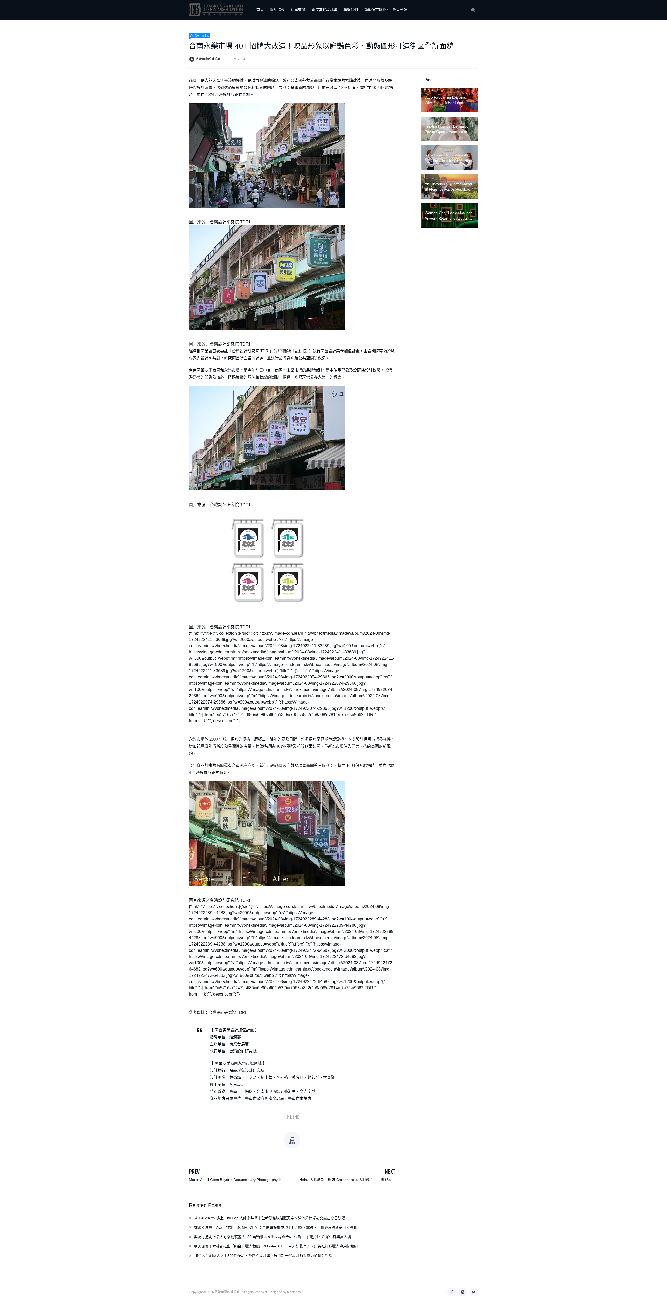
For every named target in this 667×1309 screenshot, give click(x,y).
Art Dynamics (199, 36)
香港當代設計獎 (324, 10)
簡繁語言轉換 (375, 10)
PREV (194, 1171)
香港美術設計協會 (208, 59)
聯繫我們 (350, 10)
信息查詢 (298, 10)
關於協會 (277, 10)
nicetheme (294, 1292)
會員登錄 (399, 10)
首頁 (260, 10)
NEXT (390, 1171)
